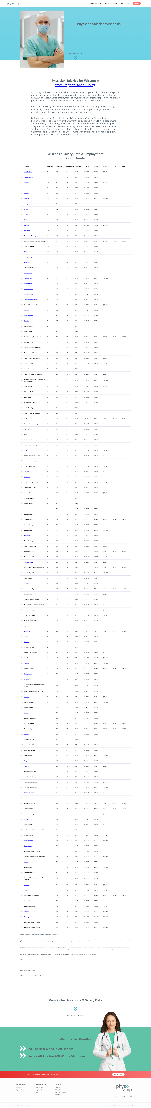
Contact (115, 3)
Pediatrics (26, 182)
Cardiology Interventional (30, 299)
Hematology (27, 535)
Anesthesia (27, 188)
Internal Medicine (28, 177)
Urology (26, 251)
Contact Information (60, 1097)
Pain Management (28, 315)
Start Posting (39, 1087)
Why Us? (107, 3)
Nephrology (27, 262)
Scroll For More (75, 53)
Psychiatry (26, 198)
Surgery (26, 204)
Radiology (26, 193)
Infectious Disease (28, 289)
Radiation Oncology (29, 294)
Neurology (26, 225)
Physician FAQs (20, 1090)
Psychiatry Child (28, 278)
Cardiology (27, 214)
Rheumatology (28, 283)
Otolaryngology (28, 257)
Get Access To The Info (75, 1015)
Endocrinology (28, 273)
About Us (57, 1087)
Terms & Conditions (60, 1092)
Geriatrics (26, 321)
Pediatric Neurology (29, 792)
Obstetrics (26, 642)
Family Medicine (28, 172)
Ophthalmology (28, 220)
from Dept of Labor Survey (75, 85)
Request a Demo (118, 1074)
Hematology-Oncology (30, 236)
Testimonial (58, 1094)
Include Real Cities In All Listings (50, 1048)
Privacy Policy (59, 1090)
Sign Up (137, 3)
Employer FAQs (40, 1090)
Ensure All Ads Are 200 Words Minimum (56, 1056)
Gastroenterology (28, 230)
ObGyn (26, 209)
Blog (122, 3)
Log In (128, 3)
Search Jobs (19, 1087)
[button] (96, 3)
